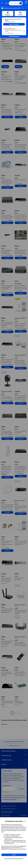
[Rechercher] (20, 3)
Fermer (14, 854)
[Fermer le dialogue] (25, 821)
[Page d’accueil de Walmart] (6, 3)
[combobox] (16, 3)
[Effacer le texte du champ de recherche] (18, 3)
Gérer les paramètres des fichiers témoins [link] (13, 858)
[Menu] (2, 3)
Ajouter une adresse (14, 24)
